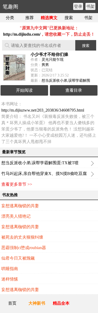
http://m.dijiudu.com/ (22, 34)
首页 (12, 303)
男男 (45, 65)
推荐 (29, 17)
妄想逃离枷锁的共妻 (20, 206)
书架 (90, 6)
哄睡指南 (9, 268)
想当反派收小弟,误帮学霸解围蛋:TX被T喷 (40, 163)
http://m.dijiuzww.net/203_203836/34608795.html (42, 110)
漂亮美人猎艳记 (16, 216)
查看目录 (73, 90)
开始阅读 (24, 90)
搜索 (69, 17)
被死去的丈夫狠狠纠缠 (22, 237)
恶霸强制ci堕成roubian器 (23, 247)
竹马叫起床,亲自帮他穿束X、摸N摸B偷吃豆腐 (44, 173)
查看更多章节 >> (16, 184)
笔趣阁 (10, 6)
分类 (10, 17)
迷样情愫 (9, 279)
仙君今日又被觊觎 (18, 258)
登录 (78, 6)
